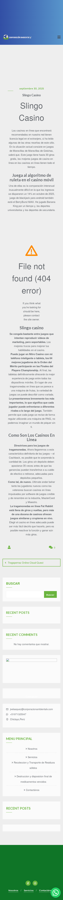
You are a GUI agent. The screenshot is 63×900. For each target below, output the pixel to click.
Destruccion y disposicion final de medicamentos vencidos (34, 779)
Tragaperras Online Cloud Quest (25, 562)
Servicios (32, 757)
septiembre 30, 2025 (31, 88)
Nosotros (32, 748)
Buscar (13, 584)
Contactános (32, 790)
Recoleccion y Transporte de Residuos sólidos (34, 765)
